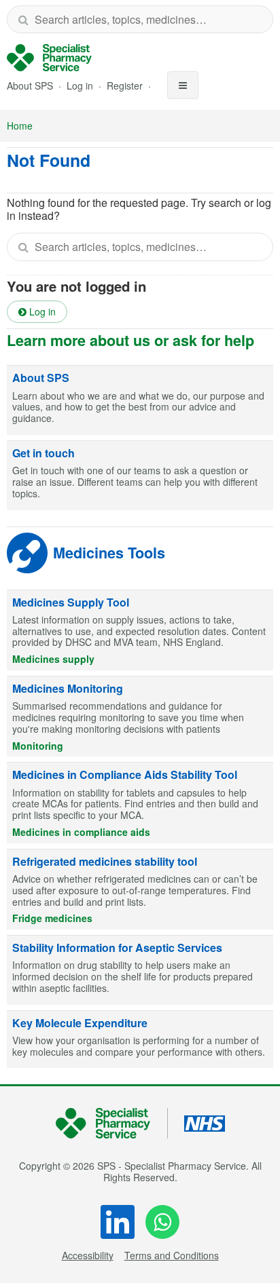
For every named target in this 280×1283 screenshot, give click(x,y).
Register (126, 85)
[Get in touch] (140, 475)
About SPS (30, 85)
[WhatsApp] (162, 1222)
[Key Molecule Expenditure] (140, 1040)
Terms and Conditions (171, 1255)
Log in (81, 85)
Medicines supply (53, 659)
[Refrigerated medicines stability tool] (140, 889)
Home (20, 125)
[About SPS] (140, 400)
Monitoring (37, 745)
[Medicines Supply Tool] (140, 630)
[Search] (23, 19)
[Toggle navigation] (182, 85)
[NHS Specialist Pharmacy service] (49, 57)
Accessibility (87, 1255)
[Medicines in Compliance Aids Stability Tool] (140, 803)
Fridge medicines (52, 918)
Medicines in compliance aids (81, 832)
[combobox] (140, 19)
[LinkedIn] (118, 1222)
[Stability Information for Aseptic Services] (140, 970)
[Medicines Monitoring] (140, 716)
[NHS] (112, 1123)
